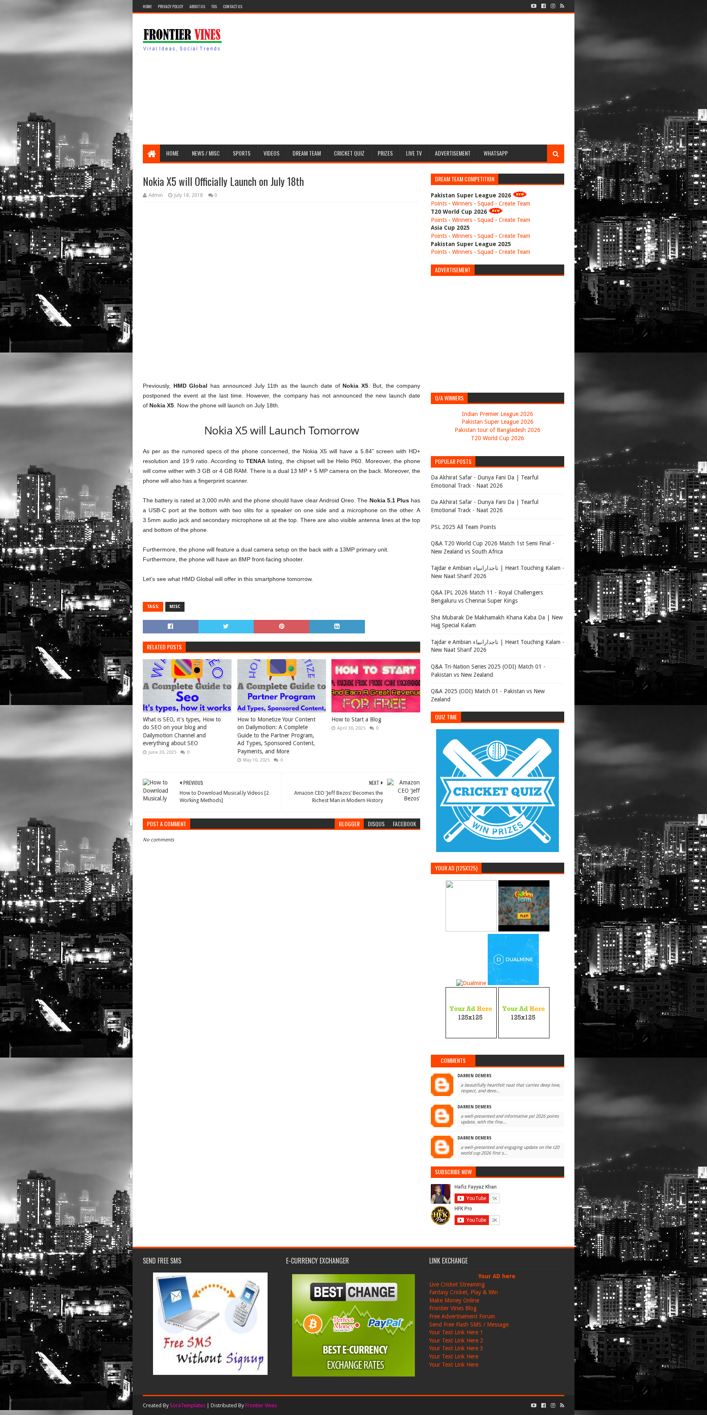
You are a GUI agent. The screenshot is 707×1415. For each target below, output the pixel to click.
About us (197, 6)
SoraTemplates (187, 1405)
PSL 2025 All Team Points (463, 527)
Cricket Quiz (349, 153)
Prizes (385, 153)
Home (147, 6)
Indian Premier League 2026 (497, 414)
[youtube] (533, 6)
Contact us (232, 6)
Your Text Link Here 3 (456, 1348)
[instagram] (553, 6)
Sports (241, 153)
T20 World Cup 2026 (497, 438)
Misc (174, 606)
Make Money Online (454, 1300)
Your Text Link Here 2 (456, 1340)
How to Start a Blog (356, 719)
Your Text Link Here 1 (456, 1332)
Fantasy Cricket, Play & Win (463, 1292)
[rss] (561, 6)
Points (439, 203)
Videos (271, 153)
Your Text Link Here (453, 1356)
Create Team (514, 203)
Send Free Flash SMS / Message (469, 1324)
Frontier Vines (261, 1405)
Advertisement (453, 153)
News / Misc (206, 153)
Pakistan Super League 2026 (498, 421)
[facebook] (543, 6)
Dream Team (307, 153)
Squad (485, 203)
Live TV (414, 153)
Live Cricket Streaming (457, 1284)
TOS (214, 6)
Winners (462, 203)
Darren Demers (474, 1076)
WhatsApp (496, 153)
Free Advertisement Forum (462, 1316)
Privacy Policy (170, 6)
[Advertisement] (415, 79)
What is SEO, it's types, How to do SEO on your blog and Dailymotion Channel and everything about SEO (182, 731)
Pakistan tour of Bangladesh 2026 (497, 430)
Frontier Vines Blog (453, 1308)
